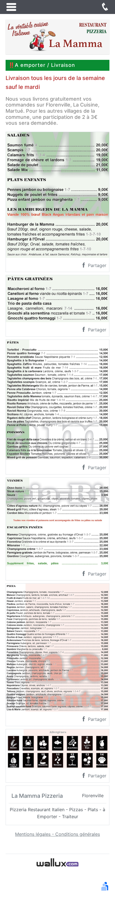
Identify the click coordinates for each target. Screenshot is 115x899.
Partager (96, 265)
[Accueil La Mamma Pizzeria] (57, 36)
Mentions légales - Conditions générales (57, 834)
